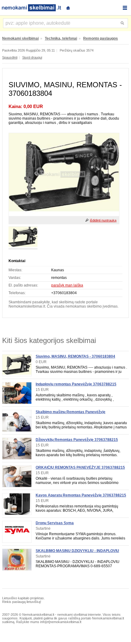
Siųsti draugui (32, 57)
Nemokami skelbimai (20, 38)
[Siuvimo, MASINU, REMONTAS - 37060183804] (64, 215)
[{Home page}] (68, 7)
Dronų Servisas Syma (55, 523)
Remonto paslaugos (100, 38)
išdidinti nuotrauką (103, 220)
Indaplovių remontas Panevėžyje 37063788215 (76, 384)
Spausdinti (9, 57)
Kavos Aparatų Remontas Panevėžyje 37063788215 (81, 495)
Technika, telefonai (61, 38)
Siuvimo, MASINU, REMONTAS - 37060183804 (75, 356)
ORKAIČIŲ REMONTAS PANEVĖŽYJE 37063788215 (80, 467)
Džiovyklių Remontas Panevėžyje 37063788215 (77, 440)
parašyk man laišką (67, 285)
